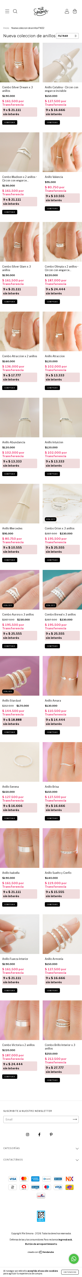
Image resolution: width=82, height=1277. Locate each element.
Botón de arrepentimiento (41, 1244)
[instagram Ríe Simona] (28, 1134)
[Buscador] (15, 12)
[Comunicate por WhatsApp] (74, 1259)
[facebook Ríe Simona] (39, 1134)
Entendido (70, 1272)
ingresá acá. (65, 1239)
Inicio (6, 28)
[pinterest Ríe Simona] (51, 1134)
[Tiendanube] (41, 1252)
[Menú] (7, 12)
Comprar (9, 122)
